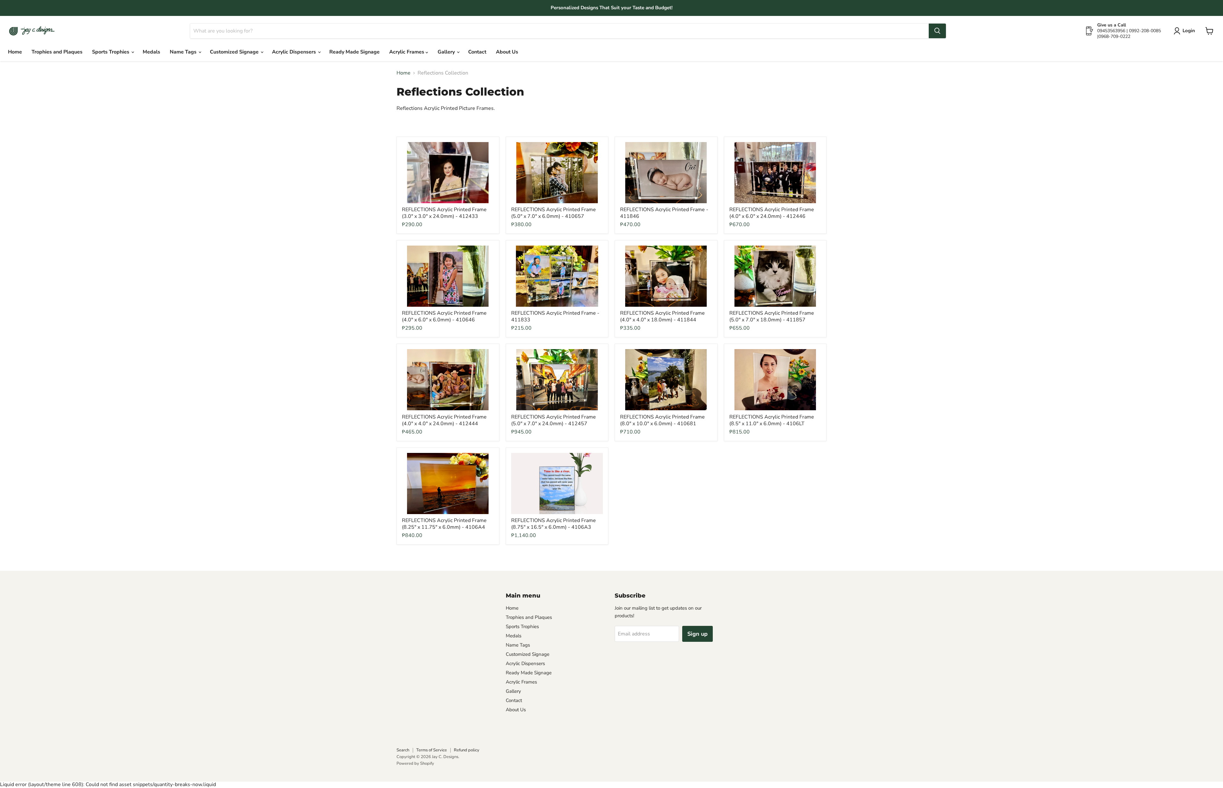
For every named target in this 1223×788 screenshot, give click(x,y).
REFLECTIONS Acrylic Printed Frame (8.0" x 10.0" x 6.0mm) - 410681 (662, 420)
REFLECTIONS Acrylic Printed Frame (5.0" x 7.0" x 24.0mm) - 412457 (553, 420)
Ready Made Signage (354, 51)
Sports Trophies (111, 51)
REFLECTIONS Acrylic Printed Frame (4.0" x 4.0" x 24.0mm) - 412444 (444, 420)
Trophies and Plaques (57, 51)
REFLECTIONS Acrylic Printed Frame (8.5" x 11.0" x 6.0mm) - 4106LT (771, 420)
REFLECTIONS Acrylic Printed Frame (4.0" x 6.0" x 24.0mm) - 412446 (771, 213)
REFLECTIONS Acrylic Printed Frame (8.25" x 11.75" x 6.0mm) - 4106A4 (444, 524)
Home (15, 51)
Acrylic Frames (407, 51)
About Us (507, 51)
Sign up (697, 634)
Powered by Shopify (415, 763)
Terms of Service (431, 750)
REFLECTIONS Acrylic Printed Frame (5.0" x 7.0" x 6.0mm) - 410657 (553, 213)
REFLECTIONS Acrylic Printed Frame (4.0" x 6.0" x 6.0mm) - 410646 (444, 316)
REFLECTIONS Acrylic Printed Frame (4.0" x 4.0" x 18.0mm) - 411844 (662, 316)
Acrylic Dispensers (294, 51)
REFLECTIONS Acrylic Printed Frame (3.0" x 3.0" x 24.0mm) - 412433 (444, 213)
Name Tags (184, 51)
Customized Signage (235, 51)
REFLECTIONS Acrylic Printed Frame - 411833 (555, 316)
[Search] (937, 31)
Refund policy (466, 750)
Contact (477, 51)
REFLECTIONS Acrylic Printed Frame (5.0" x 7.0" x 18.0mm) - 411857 (771, 316)
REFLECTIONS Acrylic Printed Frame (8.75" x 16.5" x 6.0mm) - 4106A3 (553, 524)
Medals (151, 51)
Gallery (447, 51)
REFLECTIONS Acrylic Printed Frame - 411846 (664, 213)
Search (403, 750)
